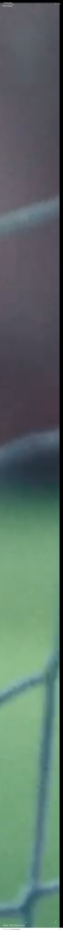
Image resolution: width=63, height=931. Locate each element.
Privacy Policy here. (16, 929)
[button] (55, 923)
